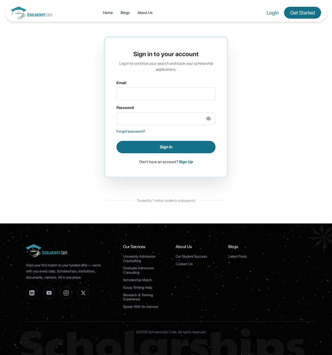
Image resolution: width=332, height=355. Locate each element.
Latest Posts (237, 256)
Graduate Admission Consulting (138, 270)
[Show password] (208, 118)
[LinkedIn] (32, 293)
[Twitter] (83, 293)
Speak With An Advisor (140, 307)
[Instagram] (66, 293)
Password (125, 107)
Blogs (125, 12)
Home (108, 12)
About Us (145, 12)
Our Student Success (191, 256)
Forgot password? (130, 131)
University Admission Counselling (139, 258)
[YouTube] (49, 293)
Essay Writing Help (137, 287)
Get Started (302, 13)
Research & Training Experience (138, 297)
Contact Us (184, 264)
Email (121, 83)
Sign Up (186, 162)
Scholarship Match (137, 280)
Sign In (166, 146)
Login (273, 13)
